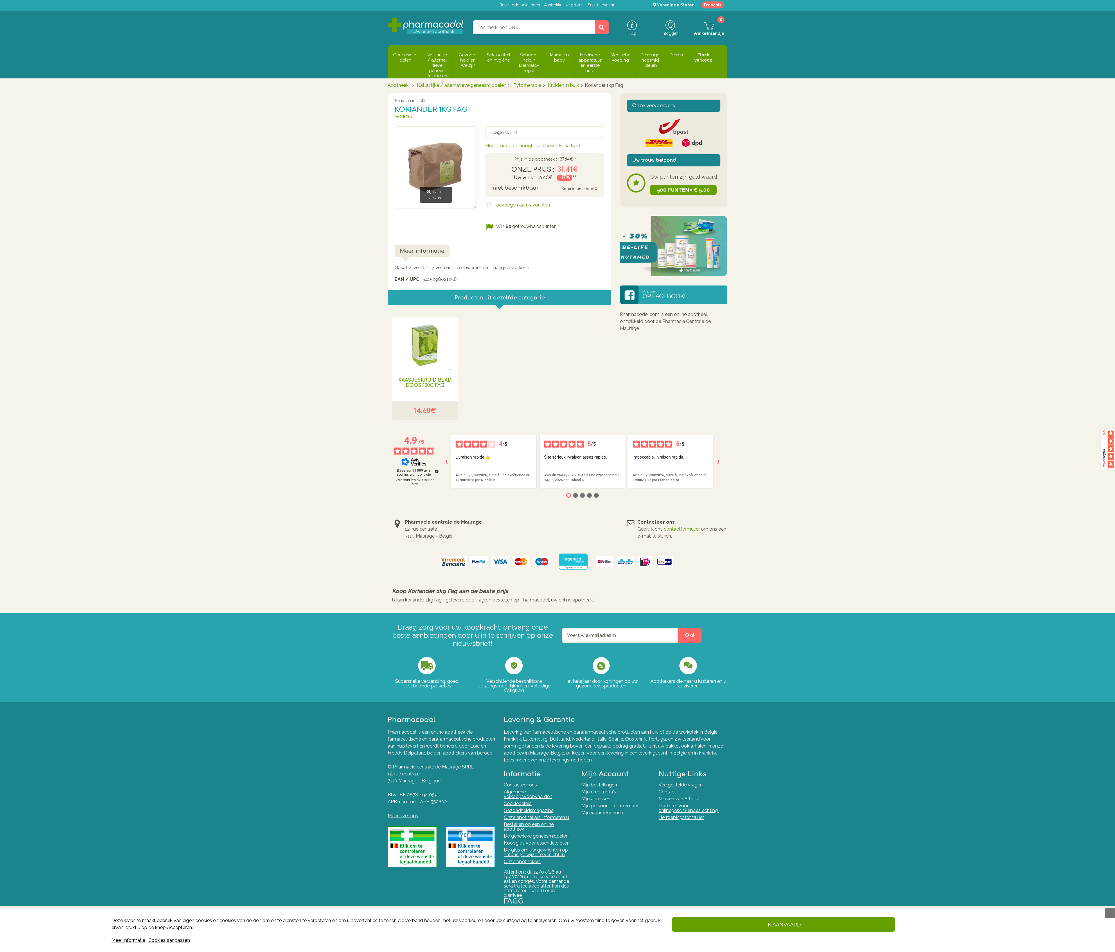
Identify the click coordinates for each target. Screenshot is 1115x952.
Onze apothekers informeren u (536, 817)
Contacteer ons (520, 785)
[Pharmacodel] (425, 26)
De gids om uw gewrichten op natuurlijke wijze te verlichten (536, 852)
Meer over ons (403, 815)
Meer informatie (128, 940)
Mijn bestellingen (599, 785)
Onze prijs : (532, 169)
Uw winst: (525, 177)
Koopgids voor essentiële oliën (537, 843)
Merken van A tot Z (679, 799)
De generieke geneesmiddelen (536, 836)
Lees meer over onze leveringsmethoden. (548, 760)
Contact (667, 792)
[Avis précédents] (446, 462)
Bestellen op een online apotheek (529, 827)
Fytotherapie (527, 85)
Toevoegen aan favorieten (521, 205)
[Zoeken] (602, 27)
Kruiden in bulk (563, 85)
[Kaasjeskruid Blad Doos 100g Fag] (425, 344)
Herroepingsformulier (681, 817)
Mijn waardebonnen (602, 813)
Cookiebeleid (518, 803)
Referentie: (571, 188)
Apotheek (398, 85)
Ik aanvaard (783, 925)
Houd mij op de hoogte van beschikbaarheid (532, 145)
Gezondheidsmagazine (528, 810)
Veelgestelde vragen (681, 785)
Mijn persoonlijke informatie (610, 806)
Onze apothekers (522, 861)
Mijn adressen (595, 799)
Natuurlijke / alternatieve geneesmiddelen (461, 85)
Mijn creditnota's (598, 792)
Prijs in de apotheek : (535, 159)
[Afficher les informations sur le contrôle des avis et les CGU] (436, 471)
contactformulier (682, 529)
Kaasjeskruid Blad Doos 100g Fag (425, 383)
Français (712, 5)
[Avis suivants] (718, 462)
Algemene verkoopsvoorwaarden (528, 794)
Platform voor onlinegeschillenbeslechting (689, 808)
